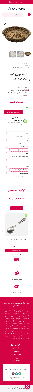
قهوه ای (19, 163)
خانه (30, 64)
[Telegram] (16, 373)
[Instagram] (13, 373)
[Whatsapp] (19, 373)
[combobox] (12, 15)
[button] (5, 24)
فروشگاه (24, 64)
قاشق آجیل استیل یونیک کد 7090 (16, 240)
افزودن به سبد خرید (13, 112)
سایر (23, 66)
